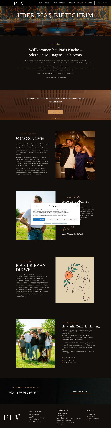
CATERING (62, 3)
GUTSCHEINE (71, 3)
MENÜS (47, 3)
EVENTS (54, 3)
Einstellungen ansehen (67, 219)
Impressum (64, 223)
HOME (40, 3)
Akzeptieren (38, 219)
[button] (77, 206)
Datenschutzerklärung (57, 223)
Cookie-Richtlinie (47, 223)
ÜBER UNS (80, 3)
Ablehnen (51, 219)
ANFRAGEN (88, 3)
